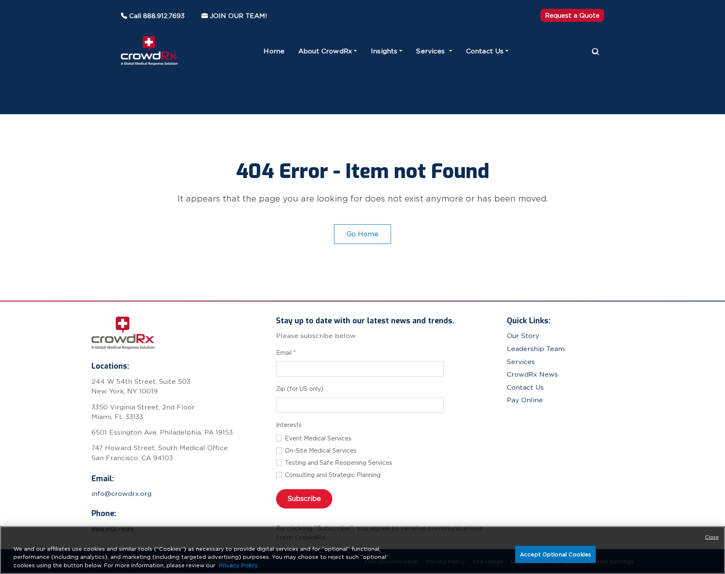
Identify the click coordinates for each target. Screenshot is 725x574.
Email (286, 352)
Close (712, 537)
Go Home (362, 234)
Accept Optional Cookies (555, 554)
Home (273, 51)
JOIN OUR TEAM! (238, 16)
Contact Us (485, 51)
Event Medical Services (318, 438)
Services (431, 51)
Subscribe (304, 498)
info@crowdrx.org (121, 494)
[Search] (595, 51)
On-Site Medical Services (321, 450)
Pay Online (525, 400)
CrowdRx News (532, 374)
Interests (289, 425)
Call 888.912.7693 (157, 16)
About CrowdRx (325, 51)
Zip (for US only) (299, 388)
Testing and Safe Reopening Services (338, 462)
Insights (384, 51)
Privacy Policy (238, 565)
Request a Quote (572, 15)
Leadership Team (536, 349)
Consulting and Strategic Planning (333, 475)
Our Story (523, 336)
